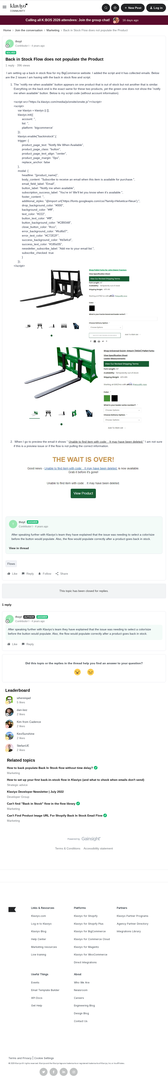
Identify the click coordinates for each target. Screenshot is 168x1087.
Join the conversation (29, 30)
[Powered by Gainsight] (84, 840)
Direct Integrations (85, 962)
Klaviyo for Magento (86, 946)
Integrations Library (129, 931)
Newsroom (80, 990)
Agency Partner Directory (132, 923)
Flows (11, 563)
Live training (38, 954)
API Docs (36, 997)
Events (35, 982)
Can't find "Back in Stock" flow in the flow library (41, 803)
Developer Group (18, 796)
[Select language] (115, 8)
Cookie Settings (44, 1058)
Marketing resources (44, 946)
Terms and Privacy (20, 1058)
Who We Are (82, 982)
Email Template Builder (45, 990)
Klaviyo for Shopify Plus (88, 923)
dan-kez (22, 710)
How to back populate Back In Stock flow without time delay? (50, 767)
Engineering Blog (84, 1005)
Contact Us (80, 1021)
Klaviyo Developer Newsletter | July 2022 (35, 791)
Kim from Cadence (29, 721)
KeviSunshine (25, 733)
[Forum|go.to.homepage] (19, 8)
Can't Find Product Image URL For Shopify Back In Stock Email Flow (54, 815)
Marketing (53, 30)
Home (7, 30)
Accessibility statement (98, 848)
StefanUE (23, 745)
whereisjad (24, 698)
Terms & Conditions (67, 848)
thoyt (18, 41)
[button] (4, 8)
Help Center (38, 939)
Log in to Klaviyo (41, 923)
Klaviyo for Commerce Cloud (92, 939)
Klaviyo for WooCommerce (90, 954)
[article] (84, 631)
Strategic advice (17, 785)
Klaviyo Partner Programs (132, 915)
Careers (79, 997)
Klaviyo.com (38, 915)
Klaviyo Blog (38, 931)
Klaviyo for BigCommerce (90, 931)
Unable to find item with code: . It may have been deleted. (106, 441)
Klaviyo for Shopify (86, 915)
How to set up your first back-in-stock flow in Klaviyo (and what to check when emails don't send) (75, 779)
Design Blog (81, 1013)
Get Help (36, 1005)
